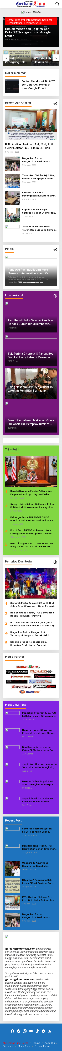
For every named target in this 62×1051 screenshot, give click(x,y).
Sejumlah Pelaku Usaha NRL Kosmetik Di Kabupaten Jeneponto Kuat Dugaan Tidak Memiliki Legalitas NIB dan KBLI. (38, 800)
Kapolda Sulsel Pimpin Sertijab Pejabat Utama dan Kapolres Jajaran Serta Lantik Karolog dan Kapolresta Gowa (38, 211)
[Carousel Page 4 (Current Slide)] (33, 282)
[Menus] (5, 4)
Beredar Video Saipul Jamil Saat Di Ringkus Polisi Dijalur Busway (38, 783)
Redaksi (36, 1042)
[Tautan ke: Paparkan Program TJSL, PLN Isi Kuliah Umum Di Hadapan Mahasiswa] (12, 718)
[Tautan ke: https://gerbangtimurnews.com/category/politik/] (55, 249)
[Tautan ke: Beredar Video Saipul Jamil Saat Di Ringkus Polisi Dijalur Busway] (12, 786)
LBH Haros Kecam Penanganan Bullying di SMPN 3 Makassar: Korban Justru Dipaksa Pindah (39, 194)
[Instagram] (25, 1031)
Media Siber (24, 1046)
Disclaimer (8, 1046)
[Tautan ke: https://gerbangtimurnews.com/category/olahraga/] (55, 562)
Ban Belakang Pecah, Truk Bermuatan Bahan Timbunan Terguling (32, 614)
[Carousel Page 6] (41, 282)
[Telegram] (43, 1031)
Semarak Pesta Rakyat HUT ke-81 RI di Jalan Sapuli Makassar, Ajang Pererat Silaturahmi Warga (32, 605)
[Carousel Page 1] (20, 282)
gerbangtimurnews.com (20, 948)
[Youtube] (31, 1031)
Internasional (33, 19)
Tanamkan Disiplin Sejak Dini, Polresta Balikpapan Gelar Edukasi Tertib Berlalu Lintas (38, 177)
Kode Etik (50, 1042)
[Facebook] (12, 1031)
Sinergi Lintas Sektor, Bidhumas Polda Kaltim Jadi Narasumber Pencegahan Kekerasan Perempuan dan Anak (32, 506)
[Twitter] (18, 1031)
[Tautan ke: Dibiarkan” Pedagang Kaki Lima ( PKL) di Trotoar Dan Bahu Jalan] (12, 885)
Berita (10, 19)
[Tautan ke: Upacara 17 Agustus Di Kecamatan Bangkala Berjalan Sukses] (12, 868)
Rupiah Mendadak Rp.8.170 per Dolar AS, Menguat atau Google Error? (28, 32)
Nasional (47, 19)
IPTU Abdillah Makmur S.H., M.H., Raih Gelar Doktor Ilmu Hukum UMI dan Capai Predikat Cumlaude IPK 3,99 (44, 60)
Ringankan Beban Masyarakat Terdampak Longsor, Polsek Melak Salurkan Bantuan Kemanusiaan (36, 160)
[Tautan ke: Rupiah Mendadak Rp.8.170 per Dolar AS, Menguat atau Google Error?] (12, 86)
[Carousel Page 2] (25, 282)
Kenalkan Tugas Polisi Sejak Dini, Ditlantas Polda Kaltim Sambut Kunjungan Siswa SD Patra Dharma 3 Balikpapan (31, 643)
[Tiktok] (37, 1031)
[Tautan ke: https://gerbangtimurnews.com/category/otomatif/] (55, 103)
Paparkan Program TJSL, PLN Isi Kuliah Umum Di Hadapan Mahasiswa (39, 714)
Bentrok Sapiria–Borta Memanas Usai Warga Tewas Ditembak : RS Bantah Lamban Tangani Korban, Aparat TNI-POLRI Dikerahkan (32, 545)
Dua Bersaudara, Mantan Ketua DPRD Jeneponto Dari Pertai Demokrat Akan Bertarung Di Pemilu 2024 (38, 749)
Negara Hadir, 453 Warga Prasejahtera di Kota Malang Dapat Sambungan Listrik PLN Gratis (39, 732)
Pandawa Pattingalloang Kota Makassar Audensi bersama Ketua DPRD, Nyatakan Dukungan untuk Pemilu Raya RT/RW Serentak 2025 (30, 271)
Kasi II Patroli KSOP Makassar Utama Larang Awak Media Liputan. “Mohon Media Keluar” (31, 532)
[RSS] (49, 1031)
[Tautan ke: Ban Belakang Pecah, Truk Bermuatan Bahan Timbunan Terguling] (12, 851)
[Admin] (31, 3)
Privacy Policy (42, 1046)
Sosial (38, 23)
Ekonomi (20, 19)
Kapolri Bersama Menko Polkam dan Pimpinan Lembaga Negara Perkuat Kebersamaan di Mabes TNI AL (31, 493)
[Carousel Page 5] (37, 282)
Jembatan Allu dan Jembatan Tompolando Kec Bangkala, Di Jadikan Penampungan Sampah (39, 766)
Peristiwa (29, 23)
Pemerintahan (15, 23)
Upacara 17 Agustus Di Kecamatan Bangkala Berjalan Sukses (35, 864)
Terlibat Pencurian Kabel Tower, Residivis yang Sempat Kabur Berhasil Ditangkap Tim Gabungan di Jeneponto (39, 228)
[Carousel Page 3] (29, 282)
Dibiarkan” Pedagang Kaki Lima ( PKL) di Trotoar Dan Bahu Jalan (15, 60)
